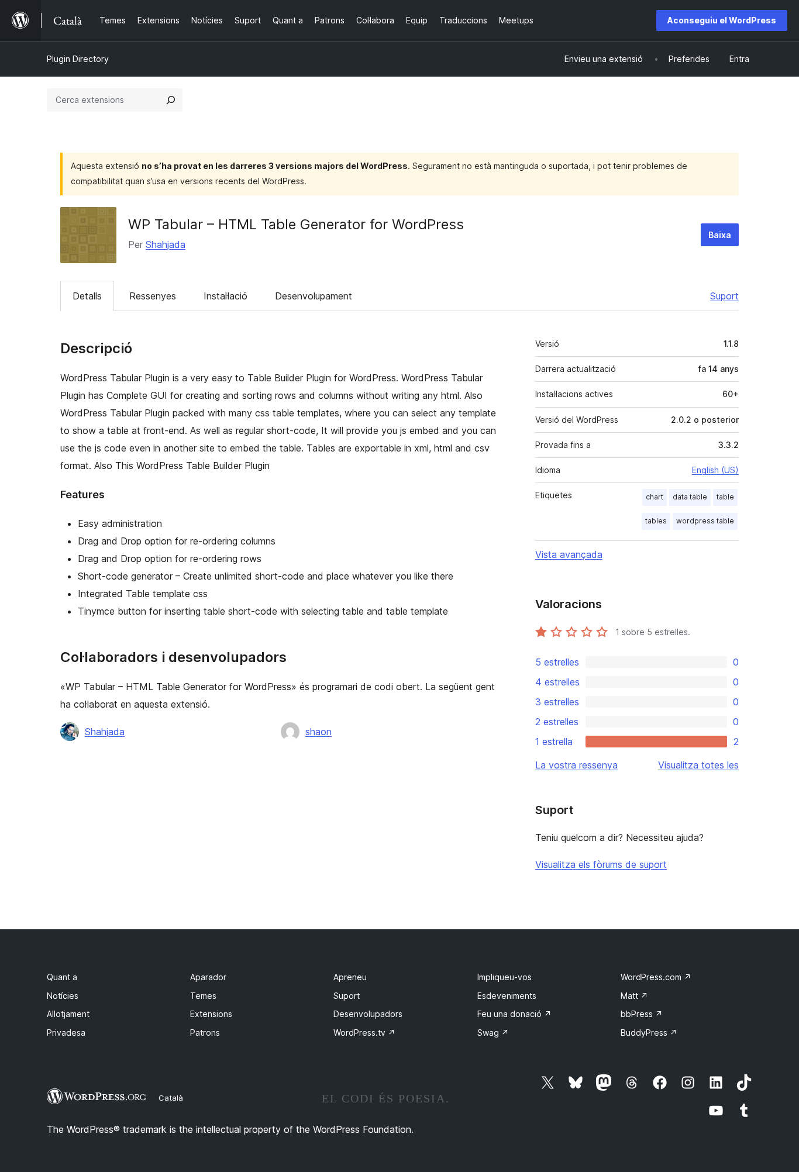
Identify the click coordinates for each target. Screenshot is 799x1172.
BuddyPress (649, 1032)
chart (654, 496)
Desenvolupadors (367, 1014)
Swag (493, 1032)
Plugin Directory (78, 59)
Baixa (719, 235)
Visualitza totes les (698, 765)
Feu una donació (514, 1014)
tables (656, 520)
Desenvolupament (313, 296)
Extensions (211, 1014)
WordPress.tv (364, 1032)
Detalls (87, 296)
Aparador (208, 977)
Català (171, 1097)
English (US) (715, 470)
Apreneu (350, 977)
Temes (203, 996)
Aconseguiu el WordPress (721, 20)
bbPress (642, 1014)
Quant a (62, 977)
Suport (724, 296)
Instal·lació (225, 296)
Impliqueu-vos (504, 977)
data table (690, 496)
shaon (318, 731)
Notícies (62, 996)
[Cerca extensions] (170, 100)
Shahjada (165, 244)
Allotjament (68, 1014)
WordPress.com (656, 977)
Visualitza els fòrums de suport (601, 864)
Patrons (205, 1032)
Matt (634, 996)
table (725, 496)
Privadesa (66, 1032)
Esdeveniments (506, 996)
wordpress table (705, 520)
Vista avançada (568, 554)
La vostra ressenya (576, 765)
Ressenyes (152, 296)
